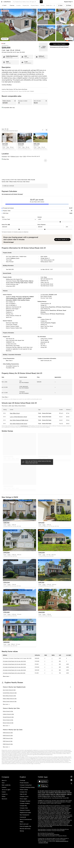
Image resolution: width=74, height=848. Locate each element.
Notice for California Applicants (58, 794)
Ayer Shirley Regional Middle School (19, 420)
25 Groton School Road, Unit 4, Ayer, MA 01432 (14, 673)
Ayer (21, 156)
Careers (4, 792)
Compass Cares (24, 808)
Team (3, 782)
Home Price (5, 224)
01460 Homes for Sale (8, 744)
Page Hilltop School (15, 413)
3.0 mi (67, 420)
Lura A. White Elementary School (18, 416)
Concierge (22, 780)
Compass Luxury (24, 796)
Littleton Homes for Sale (8, 714)
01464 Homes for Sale (8, 732)
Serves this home (46, 413)
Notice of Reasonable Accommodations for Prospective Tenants (52, 835)
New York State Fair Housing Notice (46, 833)
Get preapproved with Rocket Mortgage (59, 47)
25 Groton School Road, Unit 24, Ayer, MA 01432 (14, 664)
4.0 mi (67, 416)
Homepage (4, 156)
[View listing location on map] (43, 47)
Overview (12, 5)
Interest (40, 217)
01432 (23, 52)
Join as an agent (6, 789)
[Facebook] (71, 779)
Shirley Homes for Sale (8, 711)
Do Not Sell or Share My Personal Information (49, 791)
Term (3, 217)
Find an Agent (23, 798)
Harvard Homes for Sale (8, 717)
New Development (24, 815)
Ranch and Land (24, 824)
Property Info (26, 5)
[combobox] (26, 1)
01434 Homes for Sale (8, 735)
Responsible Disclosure (60, 792)
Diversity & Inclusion (25, 810)
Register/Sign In (68, 1)
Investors (4, 787)
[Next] (71, 25)
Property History (35, 5)
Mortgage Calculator (25, 801)
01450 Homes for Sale (8, 738)
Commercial (23, 817)
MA (8, 156)
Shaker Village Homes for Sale (9, 698)
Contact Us (4, 794)
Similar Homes (49, 5)
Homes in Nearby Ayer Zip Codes (12, 729)
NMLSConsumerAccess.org (62, 841)
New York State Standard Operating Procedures (48, 834)
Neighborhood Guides (25, 812)
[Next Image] (14, 137)
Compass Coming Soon (26, 785)
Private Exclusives (24, 782)
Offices (3, 796)
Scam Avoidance (50, 792)
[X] (71, 783)
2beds (3, 50)
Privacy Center (41, 792)
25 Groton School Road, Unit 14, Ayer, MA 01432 (14, 670)
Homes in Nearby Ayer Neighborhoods (14, 687)
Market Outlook (24, 789)
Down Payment (42, 224)
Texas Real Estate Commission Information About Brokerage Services (53, 829)
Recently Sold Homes (25, 828)
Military (21, 821)
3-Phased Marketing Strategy (27, 787)
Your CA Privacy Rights (59, 796)
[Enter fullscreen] (45, 160)
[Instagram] (71, 776)
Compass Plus (23, 805)
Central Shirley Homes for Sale (10, 692)
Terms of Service (65, 791)
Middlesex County (15, 156)
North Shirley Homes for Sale (9, 695)
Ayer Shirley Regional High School (18, 423)
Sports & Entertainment (26, 819)
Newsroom (4, 798)
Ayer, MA (19, 52)
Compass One (23, 792)
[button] (1, 1)
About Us (4, 780)
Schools (42, 5)
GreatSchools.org (24, 426)
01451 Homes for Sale (7, 741)
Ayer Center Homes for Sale (9, 690)
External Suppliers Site (25, 826)
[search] (41, 1)
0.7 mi (67, 413)
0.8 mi (67, 423)
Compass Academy (25, 803)
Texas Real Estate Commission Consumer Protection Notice (51, 830)
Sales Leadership (6, 785)
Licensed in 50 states (43, 842)
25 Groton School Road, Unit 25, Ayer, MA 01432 (14, 667)
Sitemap (22, 831)
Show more (5, 704)
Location (18, 5)
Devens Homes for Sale (8, 722)
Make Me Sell (23, 794)
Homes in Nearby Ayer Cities (11, 708)
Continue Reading (6, 84)
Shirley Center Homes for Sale (9, 701)
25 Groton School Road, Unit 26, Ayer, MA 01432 (14, 661)
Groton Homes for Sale (8, 720)
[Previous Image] (3, 137)
